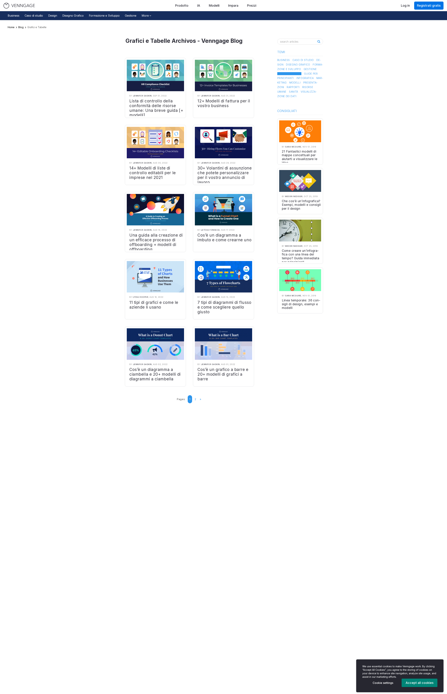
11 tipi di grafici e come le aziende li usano (153, 304)
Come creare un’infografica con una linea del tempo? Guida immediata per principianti (300, 256)
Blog (21, 27)
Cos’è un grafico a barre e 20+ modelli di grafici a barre (222, 374)
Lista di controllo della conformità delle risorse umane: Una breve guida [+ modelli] (156, 108)
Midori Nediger (294, 196)
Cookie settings (383, 683)
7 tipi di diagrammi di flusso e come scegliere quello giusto (224, 307)
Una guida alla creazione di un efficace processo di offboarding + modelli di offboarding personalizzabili (156, 244)
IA (198, 5)
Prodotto (181, 5)
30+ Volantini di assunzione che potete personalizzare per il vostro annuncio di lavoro (224, 175)
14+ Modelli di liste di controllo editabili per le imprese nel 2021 (152, 173)
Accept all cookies (420, 683)
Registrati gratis (429, 5)
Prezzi (251, 5)
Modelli (214, 5)
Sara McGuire (293, 147)
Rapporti (293, 87)
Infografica (305, 78)
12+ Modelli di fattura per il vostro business (223, 103)
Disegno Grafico (73, 15)
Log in (405, 5)
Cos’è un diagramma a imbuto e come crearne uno (224, 237)
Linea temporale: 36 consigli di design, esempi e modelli (301, 304)
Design (52, 15)
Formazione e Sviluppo (104, 15)
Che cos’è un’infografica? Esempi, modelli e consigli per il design (301, 204)
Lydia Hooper (140, 297)
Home (11, 27)
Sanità (293, 91)
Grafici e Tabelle (289, 73)
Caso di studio (34, 15)
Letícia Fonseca (210, 230)
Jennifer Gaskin (142, 96)
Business (13, 15)
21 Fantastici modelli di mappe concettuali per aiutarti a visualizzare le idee (299, 157)
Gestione (130, 15)
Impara (233, 5)
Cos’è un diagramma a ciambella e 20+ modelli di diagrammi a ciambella (155, 374)
